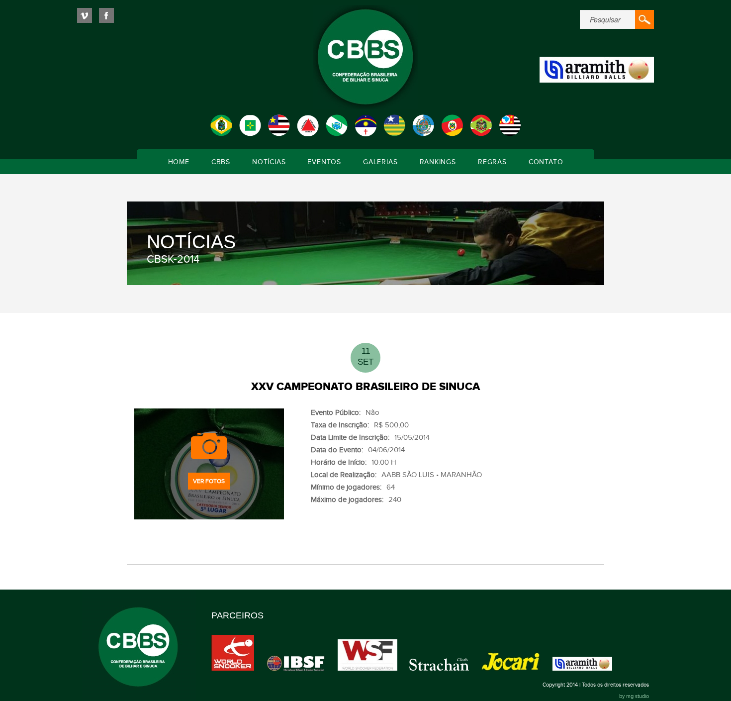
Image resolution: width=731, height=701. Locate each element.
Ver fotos (209, 481)
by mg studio (634, 696)
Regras (492, 162)
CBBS (220, 162)
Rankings (438, 162)
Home (178, 162)
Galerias (380, 162)
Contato (546, 162)
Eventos (324, 162)
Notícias (268, 162)
